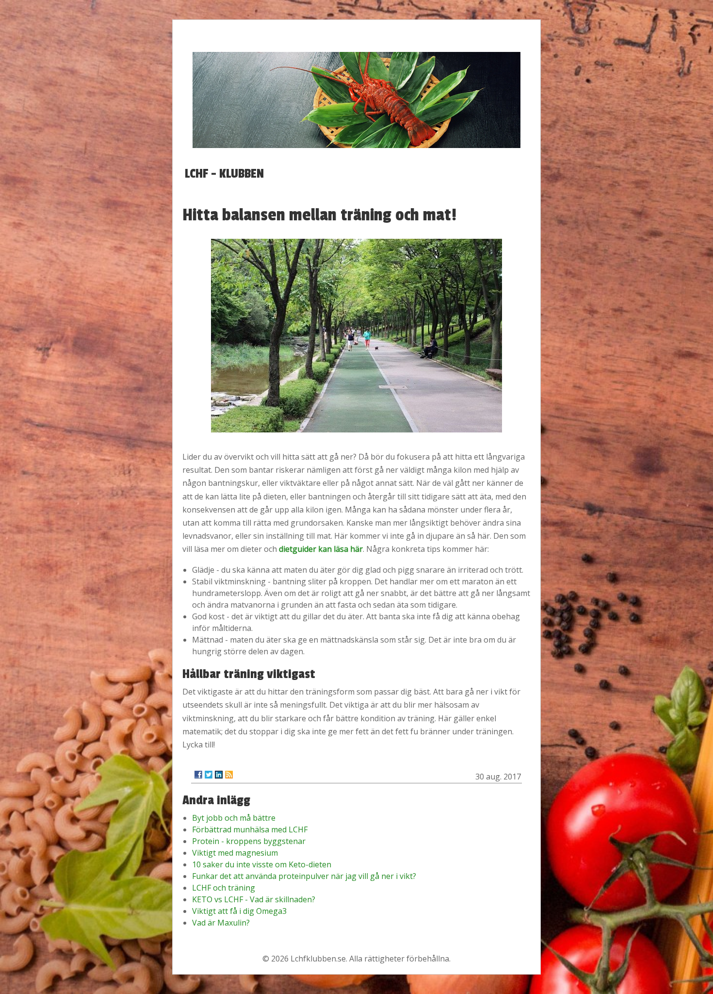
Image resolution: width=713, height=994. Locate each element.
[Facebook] (198, 775)
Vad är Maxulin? (221, 922)
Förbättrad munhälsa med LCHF (250, 829)
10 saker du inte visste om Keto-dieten (261, 864)
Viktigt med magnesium (235, 852)
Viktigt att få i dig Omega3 (239, 911)
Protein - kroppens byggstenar (249, 841)
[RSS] (229, 775)
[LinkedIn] (219, 775)
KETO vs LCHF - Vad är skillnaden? (253, 899)
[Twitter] (208, 775)
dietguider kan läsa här (321, 549)
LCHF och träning (223, 887)
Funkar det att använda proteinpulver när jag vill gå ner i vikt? (304, 876)
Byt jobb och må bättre (233, 817)
